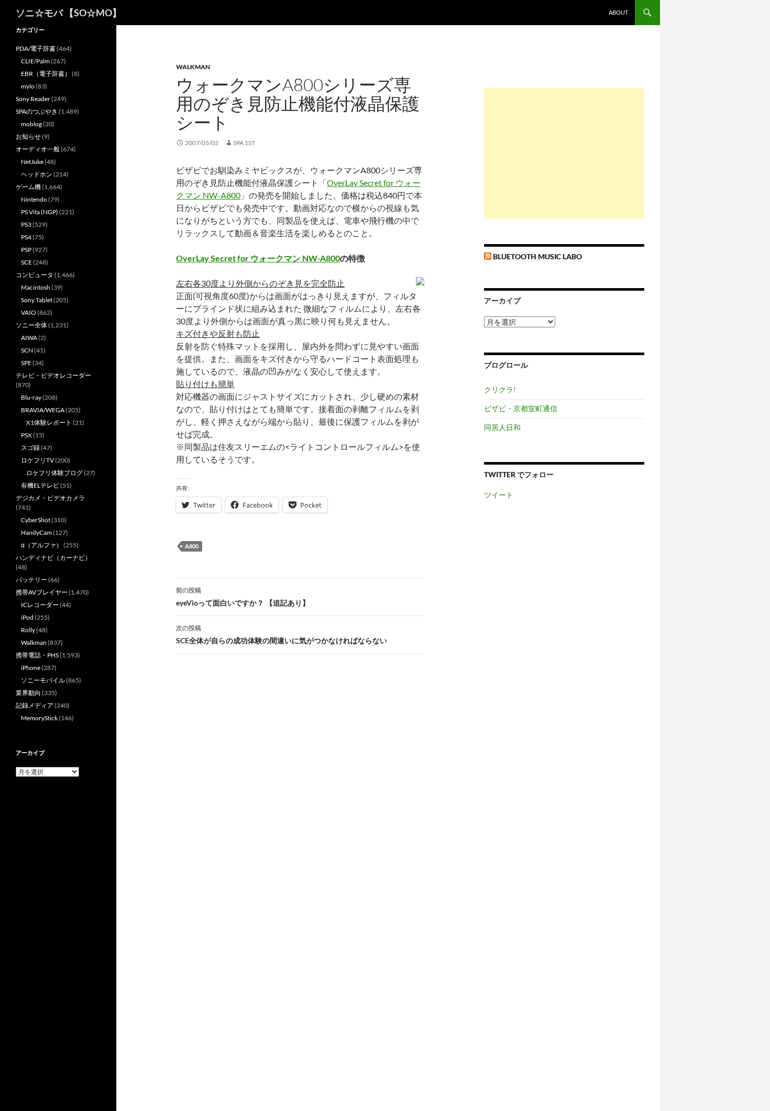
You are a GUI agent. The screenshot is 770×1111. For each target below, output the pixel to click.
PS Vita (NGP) (39, 212)
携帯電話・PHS (37, 655)
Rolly (28, 630)
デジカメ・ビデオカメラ (50, 498)
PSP (26, 250)
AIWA (29, 338)
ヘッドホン (36, 174)
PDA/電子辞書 (36, 48)
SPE (26, 363)
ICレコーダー (40, 605)
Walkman (193, 67)
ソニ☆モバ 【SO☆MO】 (69, 12)
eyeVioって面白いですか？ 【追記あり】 (243, 596)
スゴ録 (30, 448)
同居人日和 (502, 427)
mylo (28, 86)
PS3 (26, 224)
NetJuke (32, 162)
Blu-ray (31, 397)
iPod (27, 617)
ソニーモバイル (43, 680)
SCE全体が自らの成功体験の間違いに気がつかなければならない (281, 634)
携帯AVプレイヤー (42, 592)
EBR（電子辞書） (46, 74)
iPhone (30, 668)
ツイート (498, 494)
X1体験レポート (49, 422)
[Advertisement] (564, 153)
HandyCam (36, 532)
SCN (27, 350)
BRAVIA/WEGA (42, 410)
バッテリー (31, 580)
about (618, 12)
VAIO (28, 312)
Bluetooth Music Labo (537, 256)
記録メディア (34, 705)
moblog (31, 124)
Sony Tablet (36, 300)
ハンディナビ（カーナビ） (53, 558)
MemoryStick (39, 718)
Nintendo (34, 199)
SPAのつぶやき (37, 111)
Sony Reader (33, 99)
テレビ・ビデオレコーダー (53, 375)
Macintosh (35, 287)
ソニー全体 (31, 325)
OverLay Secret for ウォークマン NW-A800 (258, 258)
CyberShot (35, 520)
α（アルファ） (41, 545)
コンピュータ (34, 275)
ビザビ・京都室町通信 (520, 408)
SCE (26, 262)
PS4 (26, 237)
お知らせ (28, 136)
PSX (26, 435)
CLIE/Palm (35, 61)
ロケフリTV (37, 460)
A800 (192, 546)
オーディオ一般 (38, 149)
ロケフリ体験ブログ (54, 473)
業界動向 (28, 693)
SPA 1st (244, 143)
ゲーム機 (28, 187)
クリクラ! (500, 389)
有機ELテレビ (40, 485)
